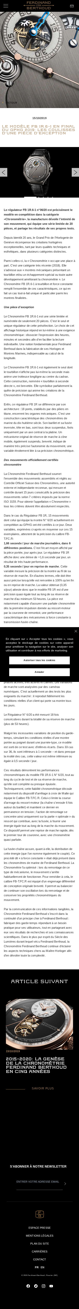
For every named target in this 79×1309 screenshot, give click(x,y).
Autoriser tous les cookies (39, 660)
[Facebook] (28, 1286)
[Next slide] (75, 172)
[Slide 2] (38, 197)
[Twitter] (36, 1286)
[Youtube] (51, 1286)
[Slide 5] (52, 197)
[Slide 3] (43, 197)
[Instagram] (43, 1286)
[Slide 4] (48, 197)
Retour (11, 102)
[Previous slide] (3, 172)
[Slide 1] (30, 197)
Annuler (39, 672)
